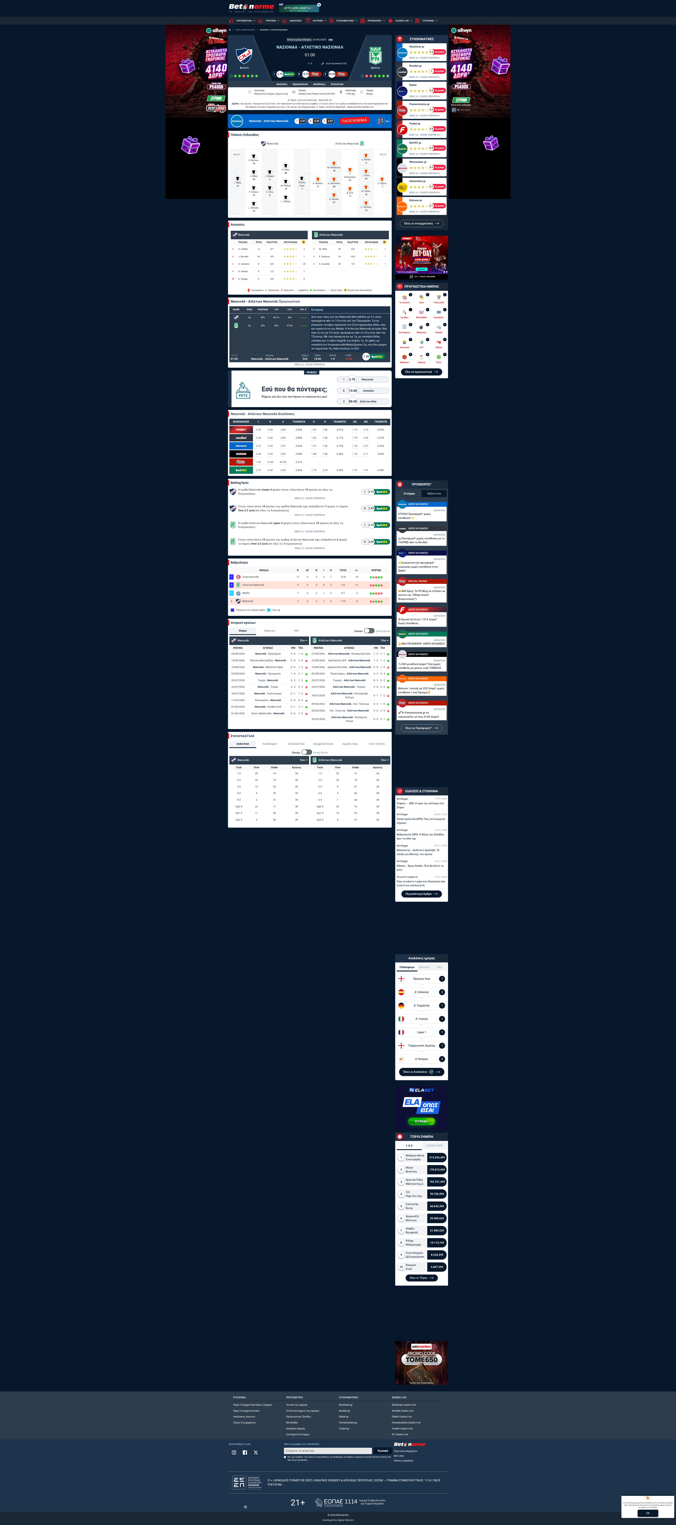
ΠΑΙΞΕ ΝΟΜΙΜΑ (354, 120)
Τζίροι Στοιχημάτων (244, 1422)
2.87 (283, 445)
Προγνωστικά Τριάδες (298, 1416)
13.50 (270, 462)
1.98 (325, 437)
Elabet (413, 85)
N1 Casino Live (400, 1434)
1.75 (354, 429)
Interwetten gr (417, 181)
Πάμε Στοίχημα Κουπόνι (246, 1410)
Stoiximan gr (416, 46)
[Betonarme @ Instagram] (234, 1452)
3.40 (270, 437)
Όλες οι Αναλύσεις (418, 1072)
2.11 (365, 454)
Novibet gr (415, 65)
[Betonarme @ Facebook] (245, 1452)
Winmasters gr (418, 162)
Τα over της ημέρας (297, 1404)
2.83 (283, 454)
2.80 (283, 429)
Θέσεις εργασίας (403, 1460)
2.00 (365, 437)
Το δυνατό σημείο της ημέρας (302, 1410)
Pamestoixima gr (419, 104)
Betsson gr (415, 200)
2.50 (258, 429)
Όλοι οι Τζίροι (419, 1277)
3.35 (270, 445)
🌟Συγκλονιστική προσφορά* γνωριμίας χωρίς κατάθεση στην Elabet (418, 566)
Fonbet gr (414, 123)
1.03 (258, 462)
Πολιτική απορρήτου (405, 1451)
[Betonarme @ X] (255, 1452)
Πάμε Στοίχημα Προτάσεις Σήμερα (252, 1404)
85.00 (283, 462)
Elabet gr (344, 1416)
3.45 (270, 429)
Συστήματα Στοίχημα (297, 1434)
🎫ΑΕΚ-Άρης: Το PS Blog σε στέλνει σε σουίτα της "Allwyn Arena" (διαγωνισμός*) (421, 595)
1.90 (325, 445)
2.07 (365, 445)
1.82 (313, 437)
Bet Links (399, 1455)
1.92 (313, 429)
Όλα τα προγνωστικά (419, 372)
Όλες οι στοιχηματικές (419, 223)
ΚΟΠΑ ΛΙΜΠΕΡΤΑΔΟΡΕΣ (245, 30)
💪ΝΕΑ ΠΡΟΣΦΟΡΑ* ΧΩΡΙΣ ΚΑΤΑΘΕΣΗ (421, 643)
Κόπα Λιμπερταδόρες (299, 39)
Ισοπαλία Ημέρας (295, 1428)
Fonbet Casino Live (402, 1428)
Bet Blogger (402, 799)
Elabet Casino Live (402, 1416)
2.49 (258, 454)
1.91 (313, 445)
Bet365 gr (415, 142)
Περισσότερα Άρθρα (419, 894)
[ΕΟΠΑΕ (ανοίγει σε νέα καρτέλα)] (350, 1502)
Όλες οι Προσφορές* (419, 728)
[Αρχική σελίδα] (230, 30)
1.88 (325, 429)
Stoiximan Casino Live (404, 1404)
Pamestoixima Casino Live (406, 1422)
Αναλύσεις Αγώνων (244, 1416)
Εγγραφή (383, 1450)
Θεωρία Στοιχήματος (407, 877)
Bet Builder (292, 1422)
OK (648, 1513)
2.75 (258, 470)
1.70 (354, 445)
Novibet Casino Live (402, 1410)
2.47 (258, 445)
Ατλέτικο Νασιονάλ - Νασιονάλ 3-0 (314, 100)
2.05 (325, 470)
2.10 (365, 429)
